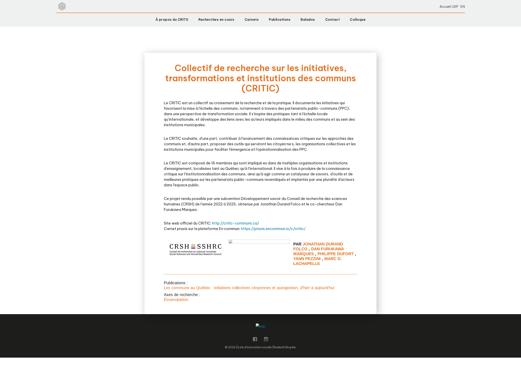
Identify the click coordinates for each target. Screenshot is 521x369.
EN (462, 6)
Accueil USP (449, 6)
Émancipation (176, 299)
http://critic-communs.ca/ (235, 223)
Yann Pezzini (307, 258)
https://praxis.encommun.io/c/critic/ (273, 228)
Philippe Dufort (336, 254)
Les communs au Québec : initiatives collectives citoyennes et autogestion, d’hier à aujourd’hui (249, 287)
